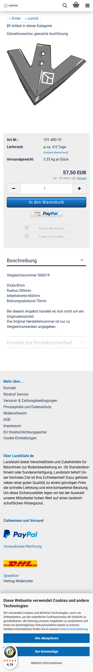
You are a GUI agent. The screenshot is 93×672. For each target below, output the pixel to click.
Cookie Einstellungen (20, 438)
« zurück (31, 18)
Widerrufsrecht (15, 413)
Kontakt (9, 388)
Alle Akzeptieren (46, 638)
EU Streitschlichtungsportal (24, 432)
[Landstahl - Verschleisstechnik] (9, 5)
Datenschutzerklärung (73, 629)
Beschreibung (22, 260)
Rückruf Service (15, 394)
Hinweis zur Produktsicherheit (39, 342)
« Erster (15, 18)
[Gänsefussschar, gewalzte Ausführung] (46, 74)
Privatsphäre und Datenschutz (27, 407)
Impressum (12, 426)
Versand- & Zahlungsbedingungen (30, 400)
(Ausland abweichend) (55, 152)
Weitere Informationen (46, 663)
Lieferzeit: (15, 147)
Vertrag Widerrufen (18, 581)
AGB (6, 419)
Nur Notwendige (46, 651)
